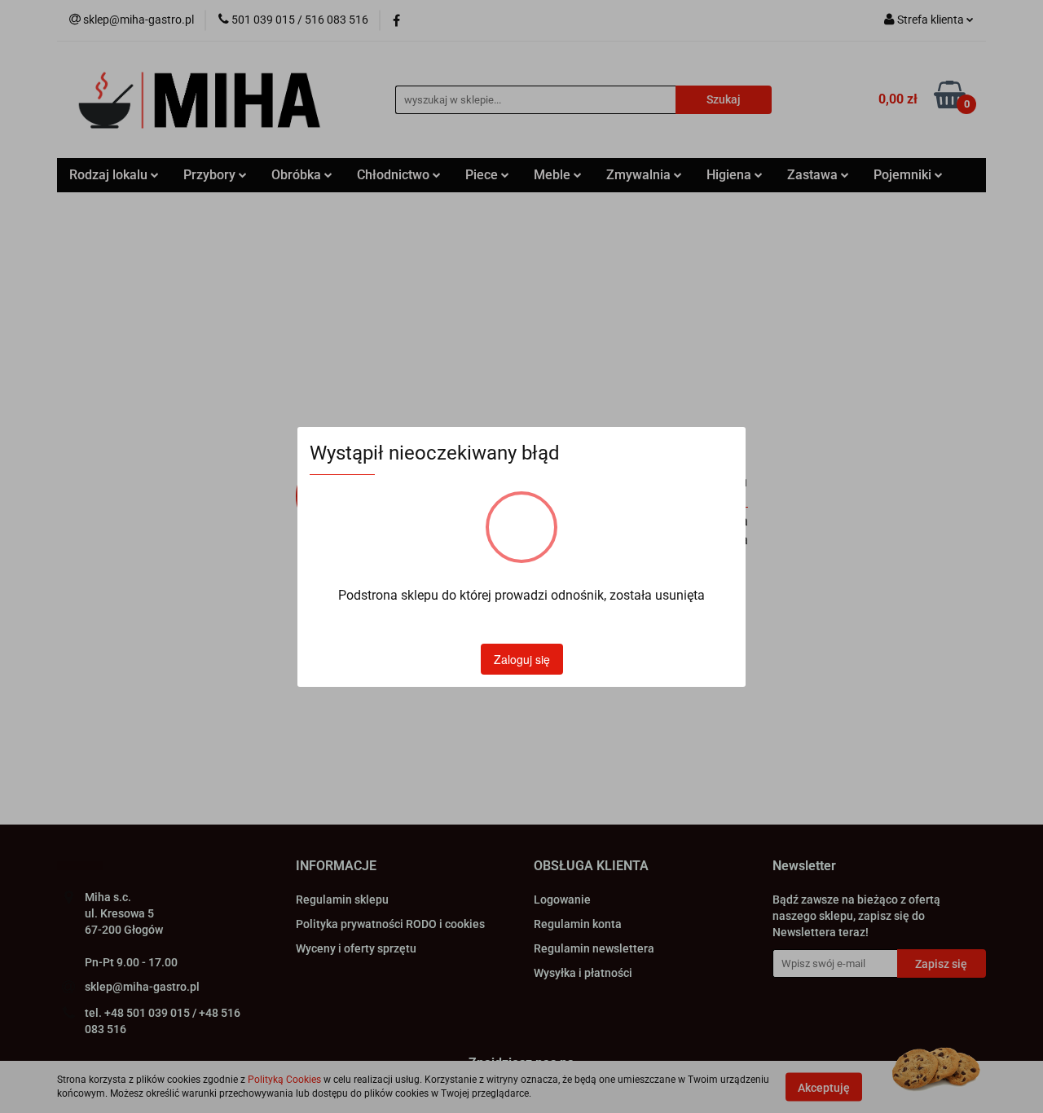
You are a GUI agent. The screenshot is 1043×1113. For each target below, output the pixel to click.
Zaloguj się (522, 659)
